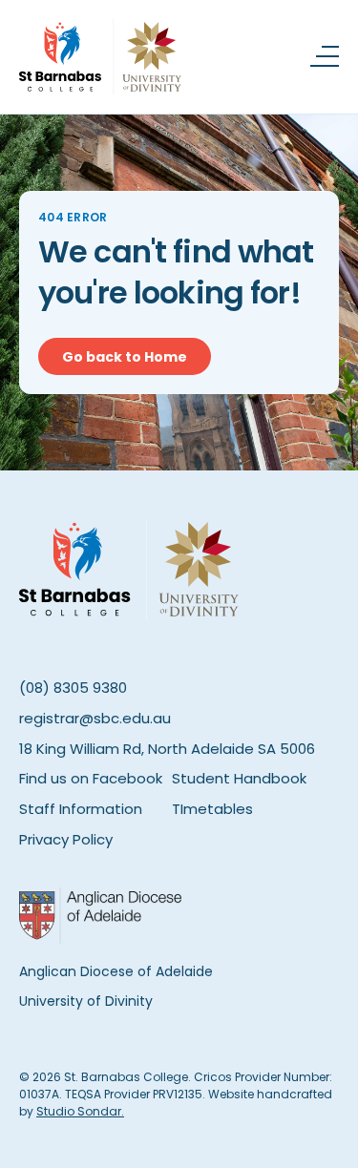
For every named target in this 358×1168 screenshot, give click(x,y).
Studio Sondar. (80, 1111)
